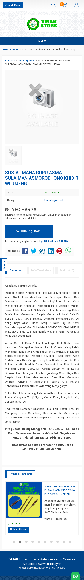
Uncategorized (53, 200)
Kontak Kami (12, 5)
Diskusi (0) (67, 270)
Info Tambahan (41, 270)
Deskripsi (15, 270)
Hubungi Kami (31, 231)
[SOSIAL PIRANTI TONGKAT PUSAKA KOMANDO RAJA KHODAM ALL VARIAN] (24, 499)
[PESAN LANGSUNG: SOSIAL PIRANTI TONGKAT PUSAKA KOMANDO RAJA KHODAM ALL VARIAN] (39, 515)
